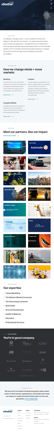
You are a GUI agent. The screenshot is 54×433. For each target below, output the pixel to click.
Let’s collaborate (31, 399)
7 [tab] (31, 375)
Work (19, 413)
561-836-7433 (7, 416)
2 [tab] (22, 375)
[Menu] (51, 3)
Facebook (28, 413)
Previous (49, 25)
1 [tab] (20, 375)
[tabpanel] (27, 356)
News (19, 423)
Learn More (6, 27)
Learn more (6, 95)
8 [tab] (33, 375)
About (19, 415)
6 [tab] (29, 375)
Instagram (28, 415)
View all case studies (9, 135)
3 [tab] (24, 375)
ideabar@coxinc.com (8, 418)
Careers (20, 426)
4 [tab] (26, 375)
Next (49, 17)
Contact (20, 428)
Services (20, 420)
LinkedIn (28, 418)
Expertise (20, 418)
